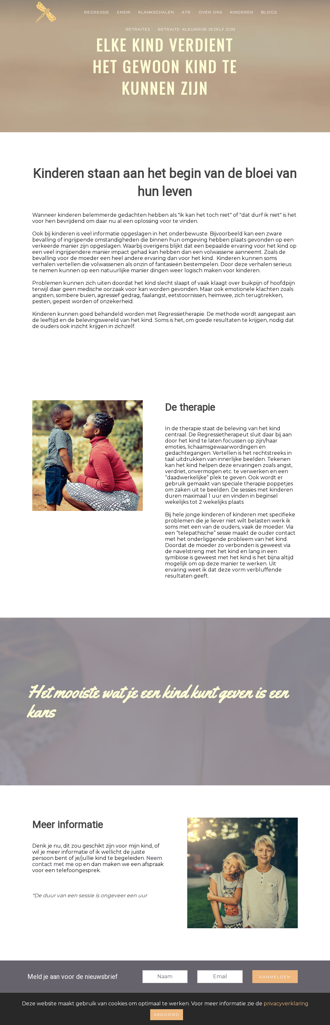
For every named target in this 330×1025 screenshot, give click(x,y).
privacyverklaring (286, 1003)
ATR (186, 12)
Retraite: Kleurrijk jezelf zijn (196, 29)
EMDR (124, 12)
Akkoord (167, 1014)
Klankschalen (156, 12)
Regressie (96, 12)
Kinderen (241, 12)
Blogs (269, 12)
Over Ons (210, 12)
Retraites (138, 29)
